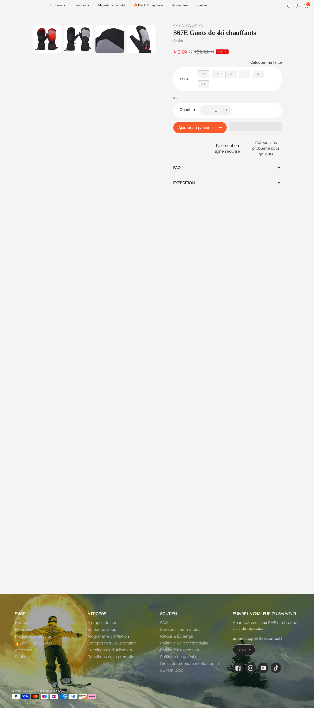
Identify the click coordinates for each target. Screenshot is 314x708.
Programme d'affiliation (108, 636)
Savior (178, 41)
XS (203, 74)
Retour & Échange (176, 636)
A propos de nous (103, 622)
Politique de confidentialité (184, 643)
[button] (297, 6)
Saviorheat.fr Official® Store (44, 691)
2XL (203, 84)
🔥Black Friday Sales (34, 643)
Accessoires (26, 650)
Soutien (22, 656)
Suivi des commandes (180, 629)
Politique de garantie (179, 656)
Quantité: (188, 109)
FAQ (164, 622)
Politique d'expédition (179, 650)
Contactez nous (102, 629)
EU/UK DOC (171, 670)
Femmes (23, 629)
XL (258, 74)
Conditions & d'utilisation (110, 650)
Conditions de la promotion (112, 656)
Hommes (23, 622)
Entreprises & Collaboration (112, 643)
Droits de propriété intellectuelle (189, 663)
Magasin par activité (33, 636)
